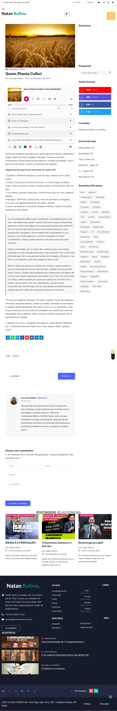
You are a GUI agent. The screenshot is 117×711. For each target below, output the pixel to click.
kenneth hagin (102, 252)
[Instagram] (17, 691)
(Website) (42, 398)
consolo (95, 212)
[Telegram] (11, 691)
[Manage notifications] (110, 697)
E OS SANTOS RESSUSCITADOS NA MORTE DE (65, 655)
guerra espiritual (87, 242)
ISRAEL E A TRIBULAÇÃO (20, 542)
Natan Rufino (85, 148)
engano (83, 222)
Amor (82, 192)
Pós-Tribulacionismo (97, 267)
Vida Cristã (97, 286)
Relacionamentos (87, 271)
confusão (84, 212)
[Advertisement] (95, 44)
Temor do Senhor (87, 281)
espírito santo (98, 227)
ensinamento (95, 222)
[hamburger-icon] (66, 14)
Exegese (84, 232)
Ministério (105, 257)
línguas (94, 257)
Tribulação (85, 286)
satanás (83, 276)
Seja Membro (11, 628)
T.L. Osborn (84, 171)
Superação (94, 276)
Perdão (83, 267)
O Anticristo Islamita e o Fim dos (57, 544)
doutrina (91, 217)
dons (82, 217)
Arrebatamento (86, 197)
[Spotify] (23, 691)
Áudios (15, 356)
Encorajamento (104, 217)
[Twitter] (29, 691)
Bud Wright (84, 153)
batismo (83, 202)
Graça (96, 237)
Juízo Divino (93, 247)
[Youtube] (4, 691)
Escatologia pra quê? (90, 542)
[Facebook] (36, 691)
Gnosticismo (85, 237)
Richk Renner (103, 271)
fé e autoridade (103, 232)
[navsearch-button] (3, 9)
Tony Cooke (84, 159)
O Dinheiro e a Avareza (53, 668)
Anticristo (92, 192)
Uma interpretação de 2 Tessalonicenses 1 (63, 641)
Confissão (96, 207)
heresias (100, 242)
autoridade (100, 197)
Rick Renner (84, 177)
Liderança (84, 257)
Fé (92, 232)
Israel (83, 247)
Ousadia (97, 262)
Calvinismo (85, 207)
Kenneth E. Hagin (87, 165)
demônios (105, 212)
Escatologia (85, 227)
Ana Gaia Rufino (16, 78)
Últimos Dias (85, 291)
